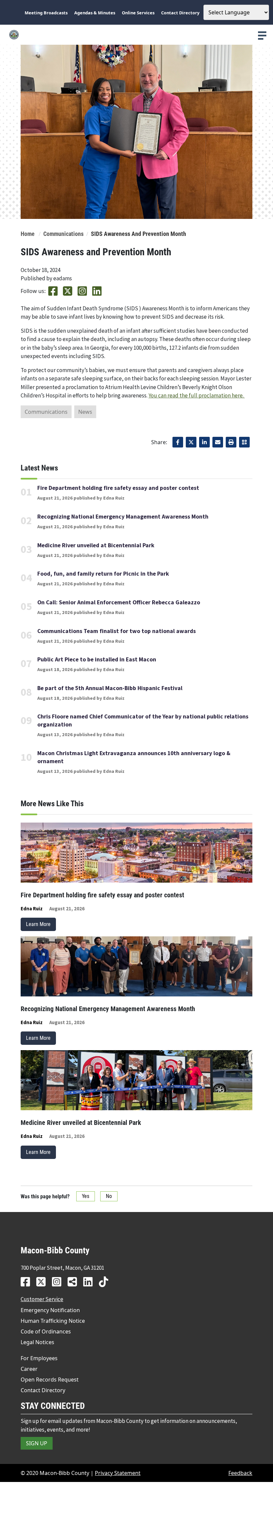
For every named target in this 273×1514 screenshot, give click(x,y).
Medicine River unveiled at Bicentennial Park (95, 545)
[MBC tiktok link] (106, 1281)
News (85, 411)
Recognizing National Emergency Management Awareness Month (122, 516)
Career (29, 1369)
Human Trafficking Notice (53, 1320)
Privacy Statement (117, 1473)
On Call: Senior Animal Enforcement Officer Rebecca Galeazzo (118, 602)
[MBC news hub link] (75, 1281)
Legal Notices (37, 1342)
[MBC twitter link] (43, 1281)
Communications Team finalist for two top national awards (116, 631)
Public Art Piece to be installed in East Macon (96, 659)
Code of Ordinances (46, 1331)
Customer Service (42, 1299)
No (109, 1196)
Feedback (240, 1473)
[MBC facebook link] (28, 1281)
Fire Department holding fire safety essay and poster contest (118, 488)
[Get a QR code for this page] (244, 442)
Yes (85, 1196)
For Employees (39, 1358)
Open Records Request (50, 1379)
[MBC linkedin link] (90, 1281)
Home (28, 234)
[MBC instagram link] (59, 1281)
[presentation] (262, 35)
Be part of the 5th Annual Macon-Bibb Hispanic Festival (109, 688)
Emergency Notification (50, 1310)
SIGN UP (36, 1443)
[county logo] (136, 35)
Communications (63, 234)
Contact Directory (43, 1390)
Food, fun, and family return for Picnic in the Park (103, 573)
